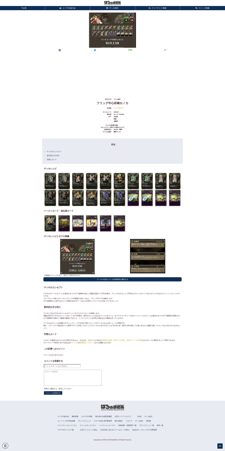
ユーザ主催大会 (69, 8)
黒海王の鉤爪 (107, 340)
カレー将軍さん (119, 108)
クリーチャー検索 (158, 8)
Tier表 (23, 8)
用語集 (148, 421)
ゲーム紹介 (139, 421)
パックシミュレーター (107, 425)
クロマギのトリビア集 (65, 430)
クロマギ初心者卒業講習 (103, 421)
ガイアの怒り (120, 340)
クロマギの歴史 (87, 416)
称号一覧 (160, 425)
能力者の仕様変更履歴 (103, 416)
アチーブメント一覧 (146, 425)
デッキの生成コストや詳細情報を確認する (112, 279)
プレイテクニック (84, 421)
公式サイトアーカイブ (123, 416)
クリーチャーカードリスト (67, 425)
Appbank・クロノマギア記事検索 (144, 430)
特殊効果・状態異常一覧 (127, 425)
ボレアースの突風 (135, 340)
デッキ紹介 (114, 8)
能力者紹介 (119, 421)
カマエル (74, 343)
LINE (130, 50)
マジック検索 (204, 8)
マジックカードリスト (88, 425)
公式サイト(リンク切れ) (89, 430)
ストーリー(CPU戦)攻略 (66, 421)
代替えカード (52, 159)
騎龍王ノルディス (87, 343)
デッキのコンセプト (54, 151)
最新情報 (75, 416)
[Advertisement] (112, 72)
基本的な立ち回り (53, 155)
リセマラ (129, 421)
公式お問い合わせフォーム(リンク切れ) (114, 430)
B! (165, 50)
